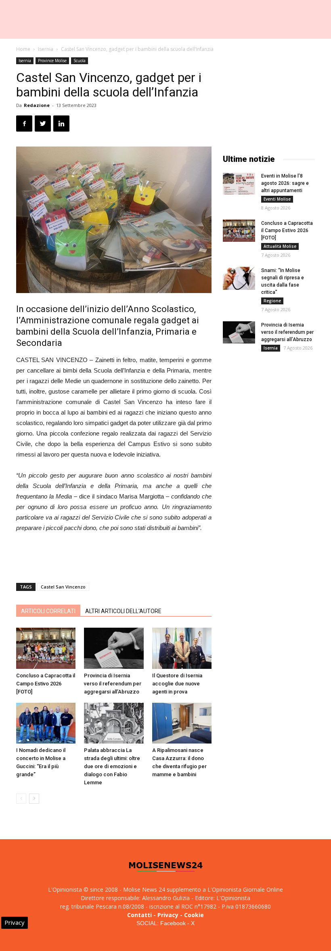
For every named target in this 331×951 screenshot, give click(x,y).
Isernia (45, 49)
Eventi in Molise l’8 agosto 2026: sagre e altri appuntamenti (285, 183)
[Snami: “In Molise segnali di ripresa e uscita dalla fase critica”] (239, 278)
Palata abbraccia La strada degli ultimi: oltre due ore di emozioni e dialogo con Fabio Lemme (112, 766)
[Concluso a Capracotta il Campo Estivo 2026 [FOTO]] (45, 648)
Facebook (173, 923)
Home (23, 49)
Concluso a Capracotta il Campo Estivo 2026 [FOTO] (45, 683)
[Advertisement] (113, 556)
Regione (272, 301)
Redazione (37, 105)
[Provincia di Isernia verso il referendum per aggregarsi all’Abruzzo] (113, 648)
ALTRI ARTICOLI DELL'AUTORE (123, 611)
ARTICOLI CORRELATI (48, 611)
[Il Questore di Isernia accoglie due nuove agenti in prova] (182, 648)
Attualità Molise (280, 246)
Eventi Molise (277, 199)
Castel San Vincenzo (63, 587)
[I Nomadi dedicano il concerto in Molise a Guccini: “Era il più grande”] (45, 723)
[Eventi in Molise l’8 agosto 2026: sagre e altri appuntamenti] (239, 183)
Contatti (139, 915)
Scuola (79, 60)
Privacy (167, 915)
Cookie (194, 915)
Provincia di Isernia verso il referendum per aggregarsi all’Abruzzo (112, 683)
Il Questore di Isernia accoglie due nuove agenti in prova (177, 683)
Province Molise (52, 60)
